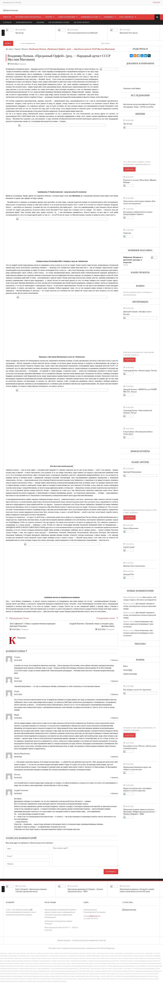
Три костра (19, 33)
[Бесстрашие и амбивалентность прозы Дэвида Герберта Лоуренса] (128, 220)
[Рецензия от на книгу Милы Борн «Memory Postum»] (128, 189)
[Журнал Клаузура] (10, 10)
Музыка (25, 49)
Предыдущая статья (19, 618)
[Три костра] (9, 32)
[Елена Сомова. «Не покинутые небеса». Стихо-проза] (128, 440)
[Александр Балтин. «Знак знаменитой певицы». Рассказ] (128, 419)
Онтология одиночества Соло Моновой (83, 33)
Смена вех (127, 233)
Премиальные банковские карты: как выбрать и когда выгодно (137, 768)
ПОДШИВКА (108, 17)
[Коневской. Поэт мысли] (114, 32)
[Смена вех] (128, 239)
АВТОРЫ (48, 17)
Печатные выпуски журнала (28, 17)
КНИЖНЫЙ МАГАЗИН (89, 17)
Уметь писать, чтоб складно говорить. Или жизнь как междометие (139, 202)
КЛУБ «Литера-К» (126, 17)
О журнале (7, 22)
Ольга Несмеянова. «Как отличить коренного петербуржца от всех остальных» (138, 624)
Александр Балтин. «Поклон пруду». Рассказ (140, 370)
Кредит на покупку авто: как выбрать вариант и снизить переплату (137, 789)
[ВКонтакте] (131, 55)
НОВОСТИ (7, 17)
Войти (125, 666)
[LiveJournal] (149, 55)
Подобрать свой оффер (132, 88)
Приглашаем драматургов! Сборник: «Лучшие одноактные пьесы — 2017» (85, 890)
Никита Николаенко (130, 528)
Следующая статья (106, 618)
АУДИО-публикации (66, 17)
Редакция (22, 64)
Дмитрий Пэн (128, 574)
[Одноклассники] (134, 55)
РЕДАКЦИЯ (40, 22)
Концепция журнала (24, 22)
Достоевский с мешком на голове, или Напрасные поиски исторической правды (139, 606)
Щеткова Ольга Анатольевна (134, 566)
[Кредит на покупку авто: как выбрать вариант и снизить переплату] (128, 797)
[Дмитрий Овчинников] (140, 490)
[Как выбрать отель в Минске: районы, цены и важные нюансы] (128, 754)
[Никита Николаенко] (128, 535)
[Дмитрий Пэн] (128, 580)
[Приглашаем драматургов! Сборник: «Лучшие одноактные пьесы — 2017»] (62, 889)
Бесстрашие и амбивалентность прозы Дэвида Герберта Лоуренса (137, 213)
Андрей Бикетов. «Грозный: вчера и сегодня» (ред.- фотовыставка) (91, 624)
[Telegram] (138, 55)
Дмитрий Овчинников (132, 472)
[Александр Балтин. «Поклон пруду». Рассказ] (128, 377)
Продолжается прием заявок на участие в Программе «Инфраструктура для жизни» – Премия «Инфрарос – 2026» (139, 811)
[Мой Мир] (142, 55)
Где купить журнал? (81, 22)
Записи (127, 670)
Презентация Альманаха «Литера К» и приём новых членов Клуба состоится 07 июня (137, 890)
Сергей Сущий (128, 547)
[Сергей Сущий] (128, 553)
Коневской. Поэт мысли (129, 33)
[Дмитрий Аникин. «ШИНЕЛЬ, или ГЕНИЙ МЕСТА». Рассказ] (128, 398)
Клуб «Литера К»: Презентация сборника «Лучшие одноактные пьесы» (31, 890)
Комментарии (130, 674)
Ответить (114, 660)
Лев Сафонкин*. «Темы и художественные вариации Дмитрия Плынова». (32, 624)
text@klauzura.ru (94, 916)
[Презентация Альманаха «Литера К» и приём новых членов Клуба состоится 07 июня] (114, 889)
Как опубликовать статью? (59, 22)
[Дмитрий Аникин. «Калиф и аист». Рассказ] (140, 332)
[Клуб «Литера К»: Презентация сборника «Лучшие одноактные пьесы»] (9, 889)
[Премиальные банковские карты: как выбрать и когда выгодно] (128, 776)
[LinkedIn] (145, 55)
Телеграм (156, 2)
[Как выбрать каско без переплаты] (140, 708)
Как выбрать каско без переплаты (137, 690)
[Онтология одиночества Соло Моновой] (62, 32)
